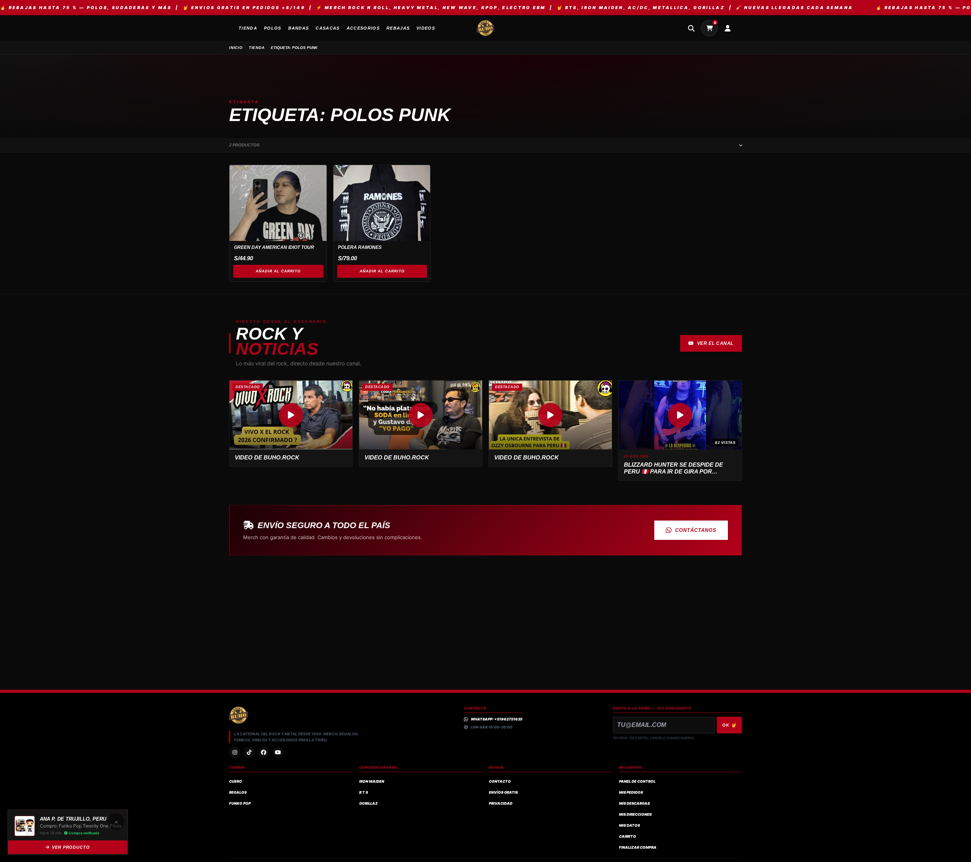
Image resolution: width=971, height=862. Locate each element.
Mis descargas (634, 803)
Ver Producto (71, 847)
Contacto (500, 781)
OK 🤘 (729, 725)
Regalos (238, 792)
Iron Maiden (371, 781)
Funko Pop (240, 803)
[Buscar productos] (691, 28)
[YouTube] (278, 752)
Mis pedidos (631, 792)
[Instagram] (234, 752)
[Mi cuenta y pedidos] (727, 28)
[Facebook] (263, 752)
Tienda (257, 48)
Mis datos (629, 825)
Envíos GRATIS (503, 792)
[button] (290, 415)
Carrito (627, 836)
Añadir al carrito (278, 271)
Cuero (235, 781)
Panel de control (637, 781)
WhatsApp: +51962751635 (496, 719)
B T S (363, 792)
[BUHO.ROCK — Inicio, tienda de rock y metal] (485, 28)
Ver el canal (715, 343)
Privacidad (500, 803)
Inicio (236, 48)
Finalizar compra (638, 847)
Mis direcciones (635, 814)
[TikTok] (249, 752)
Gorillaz (368, 803)
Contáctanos (695, 530)
